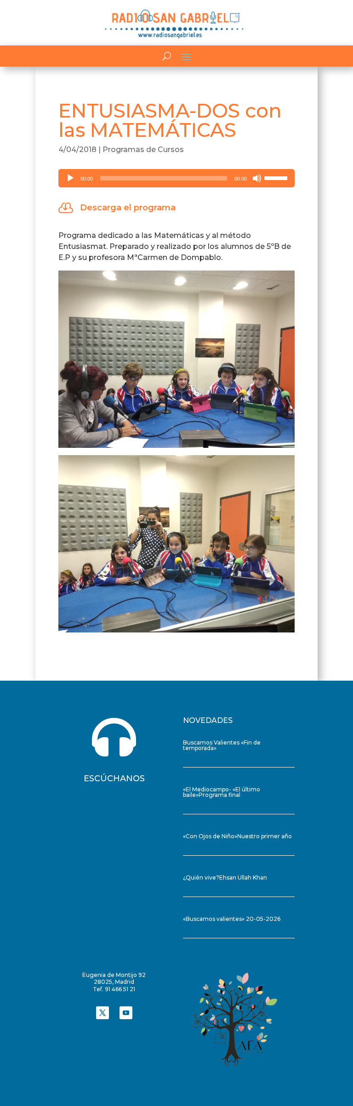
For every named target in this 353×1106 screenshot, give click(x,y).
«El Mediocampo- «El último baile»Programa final (221, 792)
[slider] (277, 177)
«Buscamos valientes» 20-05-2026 (231, 918)
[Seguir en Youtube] (126, 1012)
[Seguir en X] (102, 1012)
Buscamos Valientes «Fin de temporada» (222, 745)
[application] (176, 178)
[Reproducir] (70, 178)
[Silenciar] (257, 178)
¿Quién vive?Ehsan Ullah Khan (225, 877)
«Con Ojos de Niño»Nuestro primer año (237, 836)
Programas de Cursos (143, 149)
